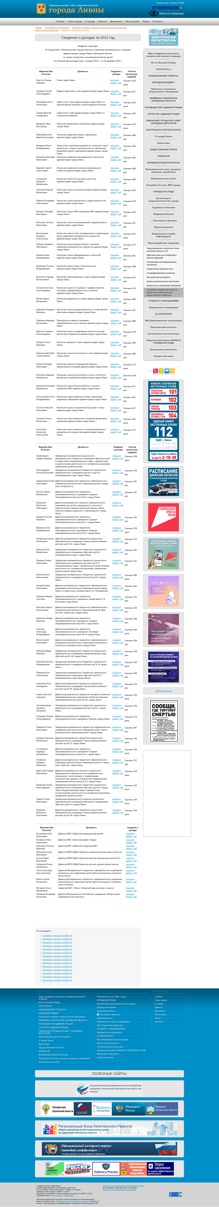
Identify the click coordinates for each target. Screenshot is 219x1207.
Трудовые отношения (106, 1007)
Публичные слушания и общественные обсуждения (62, 1017)
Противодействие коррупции (57, 28)
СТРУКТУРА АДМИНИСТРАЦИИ (53, 1027)
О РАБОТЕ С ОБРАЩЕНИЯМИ (111, 1029)
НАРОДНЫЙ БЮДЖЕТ (49, 1013)
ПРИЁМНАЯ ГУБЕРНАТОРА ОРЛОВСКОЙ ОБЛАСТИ (63, 1020)
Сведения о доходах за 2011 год (57, 980)
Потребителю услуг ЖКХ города (111, 997)
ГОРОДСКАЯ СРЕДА (106, 1000)
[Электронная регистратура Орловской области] (163, 45)
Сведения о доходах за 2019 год (57, 956)
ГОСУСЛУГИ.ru (45, 1006)
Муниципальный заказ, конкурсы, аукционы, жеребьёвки (64, 1058)
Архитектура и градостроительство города (116, 1004)
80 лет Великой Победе (49, 1002)
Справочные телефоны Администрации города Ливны (123, 1186)
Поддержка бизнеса (106, 1011)
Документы (160, 1011)
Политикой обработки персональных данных (73, 1201)
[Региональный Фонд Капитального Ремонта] (109, 1128)
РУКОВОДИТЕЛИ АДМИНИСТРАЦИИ (56, 1024)
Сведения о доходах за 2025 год (57, 935)
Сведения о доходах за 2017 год (57, 963)
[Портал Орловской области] (161, 1108)
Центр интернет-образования (62, 1195)
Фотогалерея (161, 1014)
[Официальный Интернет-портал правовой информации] (109, 1148)
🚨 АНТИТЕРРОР (105, 1036)
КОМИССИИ (44, 1051)
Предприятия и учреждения (109, 1032)
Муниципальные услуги (49, 1062)
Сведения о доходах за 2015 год (57, 970)
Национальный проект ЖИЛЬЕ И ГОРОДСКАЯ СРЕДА (121, 1050)
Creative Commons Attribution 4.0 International (119, 1190)
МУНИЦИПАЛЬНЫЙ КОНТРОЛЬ (53, 1055)
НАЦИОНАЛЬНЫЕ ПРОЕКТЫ (52, 1010)
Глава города (161, 1000)
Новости (158, 1007)
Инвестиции (44, 1044)
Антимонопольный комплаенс (110, 1047)
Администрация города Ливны (87, 9)
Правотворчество (104, 1018)
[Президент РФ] (128, 1108)
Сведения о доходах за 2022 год (57, 946)
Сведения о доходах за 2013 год (57, 977)
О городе (159, 1004)
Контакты (159, 1022)
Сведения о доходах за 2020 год (57, 953)
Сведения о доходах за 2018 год (57, 960)
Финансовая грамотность (108, 1054)
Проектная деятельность (108, 1043)
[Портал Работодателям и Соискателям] (106, 1168)
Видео (158, 1018)
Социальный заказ (105, 1057)
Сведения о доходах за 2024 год (57, 939)
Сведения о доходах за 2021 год (57, 949)
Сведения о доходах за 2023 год (57, 942)
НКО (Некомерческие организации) (112, 1040)
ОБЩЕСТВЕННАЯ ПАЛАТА (51, 1048)
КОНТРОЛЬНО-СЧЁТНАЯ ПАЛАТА (54, 1037)
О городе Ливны (46, 1040)
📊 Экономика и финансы (108, 1014)
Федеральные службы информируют (113, 1022)
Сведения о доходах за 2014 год (57, 973)
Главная (38, 28)
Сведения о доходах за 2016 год (57, 966)
